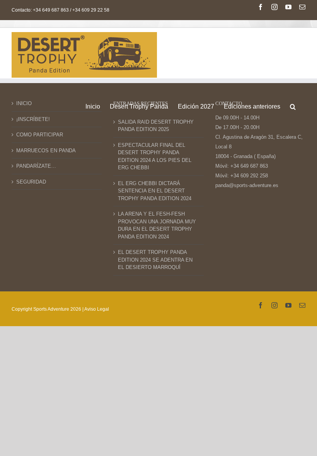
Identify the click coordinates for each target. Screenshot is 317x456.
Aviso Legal (96, 309)
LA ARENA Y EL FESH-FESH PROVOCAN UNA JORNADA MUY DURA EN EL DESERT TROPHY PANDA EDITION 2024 (157, 225)
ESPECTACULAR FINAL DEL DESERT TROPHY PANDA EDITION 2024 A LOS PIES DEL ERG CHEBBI (156, 156)
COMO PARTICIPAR (39, 135)
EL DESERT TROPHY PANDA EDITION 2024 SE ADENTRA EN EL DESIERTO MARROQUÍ (155, 259)
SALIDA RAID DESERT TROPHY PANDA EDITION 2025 (156, 126)
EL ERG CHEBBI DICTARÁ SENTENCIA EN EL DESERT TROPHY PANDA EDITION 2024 (154, 190)
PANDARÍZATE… (36, 166)
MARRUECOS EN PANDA (46, 150)
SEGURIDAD (31, 182)
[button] (293, 106)
